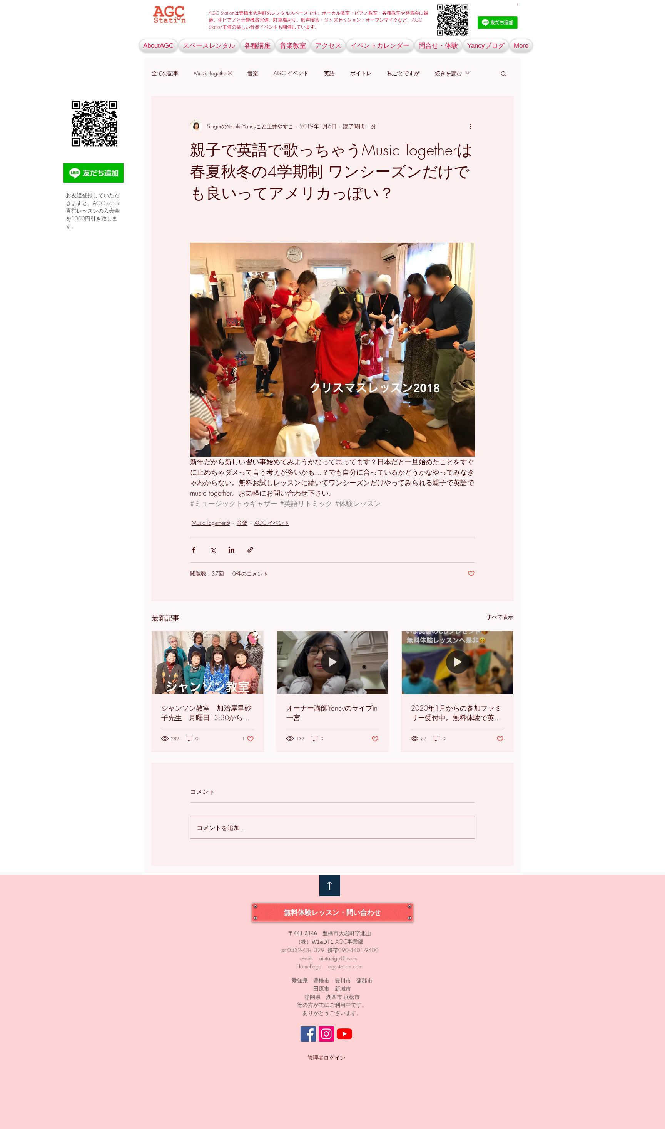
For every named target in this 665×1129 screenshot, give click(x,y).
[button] (503, 73)
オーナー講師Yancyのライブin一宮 (332, 712)
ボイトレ (361, 73)
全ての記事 (165, 73)
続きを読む (448, 73)
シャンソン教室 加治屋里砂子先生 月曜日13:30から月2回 (206, 712)
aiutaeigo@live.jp (338, 958)
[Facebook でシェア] (193, 549)
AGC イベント (291, 73)
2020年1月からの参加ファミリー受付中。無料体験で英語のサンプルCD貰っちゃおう (456, 712)
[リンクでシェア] (250, 549)
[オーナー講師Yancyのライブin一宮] (332, 662)
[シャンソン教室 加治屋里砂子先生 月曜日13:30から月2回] (207, 662)
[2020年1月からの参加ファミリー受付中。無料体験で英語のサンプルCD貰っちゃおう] (457, 662)
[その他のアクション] (470, 126)
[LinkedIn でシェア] (231, 549)
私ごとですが (403, 73)
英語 (329, 73)
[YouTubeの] (344, 1034)
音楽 (252, 73)
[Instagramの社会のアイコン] (326, 1034)
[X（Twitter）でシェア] (212, 549)
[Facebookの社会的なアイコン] (308, 1034)
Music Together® (213, 73)
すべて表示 (499, 616)
